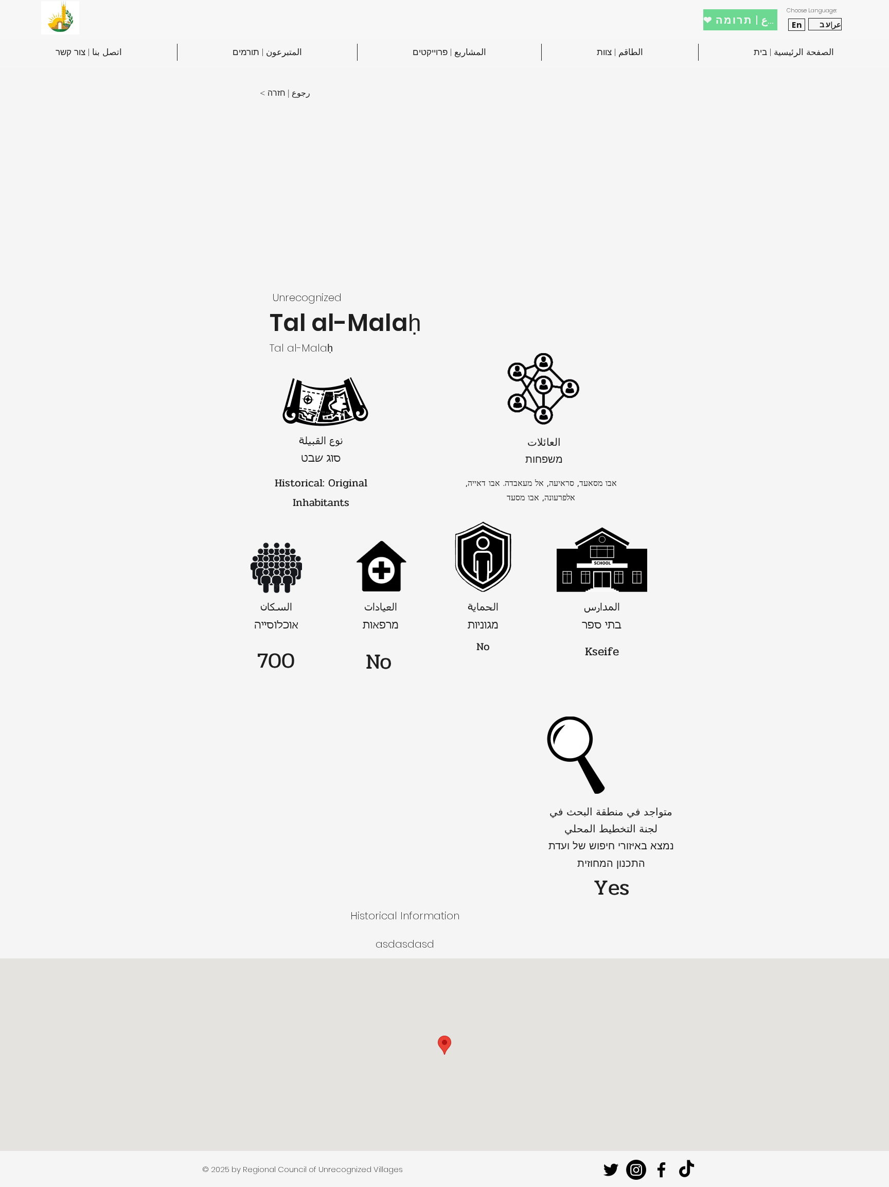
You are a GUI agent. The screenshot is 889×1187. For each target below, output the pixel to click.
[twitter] (611, 1170)
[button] (294, 93)
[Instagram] (636, 1170)
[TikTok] (687, 1170)
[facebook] (661, 1170)
